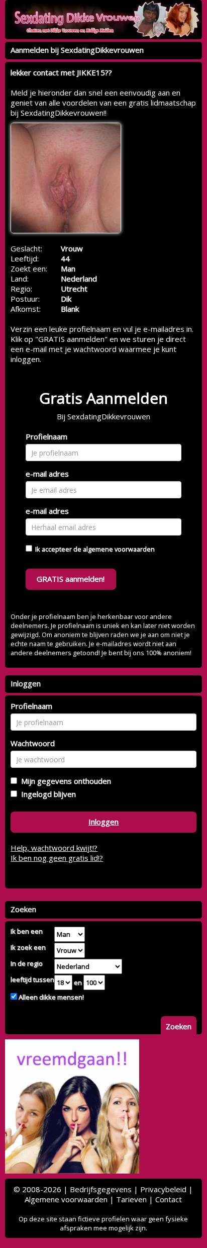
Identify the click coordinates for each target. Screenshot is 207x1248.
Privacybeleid (163, 1189)
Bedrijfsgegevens (101, 1189)
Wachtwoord (33, 743)
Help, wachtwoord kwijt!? (54, 848)
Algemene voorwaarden (66, 1199)
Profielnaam (46, 436)
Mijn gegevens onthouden (64, 781)
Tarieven (131, 1199)
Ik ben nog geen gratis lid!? (57, 858)
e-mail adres (47, 474)
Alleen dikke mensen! (50, 997)
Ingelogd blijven (46, 794)
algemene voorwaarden (119, 549)
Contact (168, 1199)
